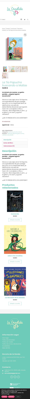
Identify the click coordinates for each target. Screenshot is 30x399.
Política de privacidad (8, 340)
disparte (15, 133)
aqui (8, 394)
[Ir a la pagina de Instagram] (11, 377)
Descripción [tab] (7, 140)
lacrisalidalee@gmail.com (12, 373)
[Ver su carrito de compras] (25, 19)
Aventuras (13, 28)
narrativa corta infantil (7, 135)
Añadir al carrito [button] (15, 220)
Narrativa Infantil (18, 132)
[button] (25, 34)
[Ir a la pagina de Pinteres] (18, 377)
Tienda (8, 28)
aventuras (9, 133)
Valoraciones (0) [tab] (8, 146)
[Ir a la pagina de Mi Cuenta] (21, 19)
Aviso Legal (5, 338)
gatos (18, 133)
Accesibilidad (6, 346)
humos (22, 133)
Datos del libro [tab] (8, 143)
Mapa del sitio (6, 348)
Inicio (3, 28)
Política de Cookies (7, 342)
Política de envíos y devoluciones (11, 344)
